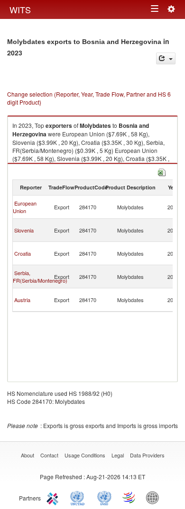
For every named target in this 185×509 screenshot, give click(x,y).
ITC (54, 497)
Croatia (22, 253)
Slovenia (24, 230)
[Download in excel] (162, 171)
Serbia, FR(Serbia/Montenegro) (40, 276)
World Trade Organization (129, 497)
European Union (25, 206)
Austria (22, 300)
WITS (20, 9)
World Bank (154, 497)
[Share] (166, 58)
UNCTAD (79, 497)
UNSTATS (104, 497)
